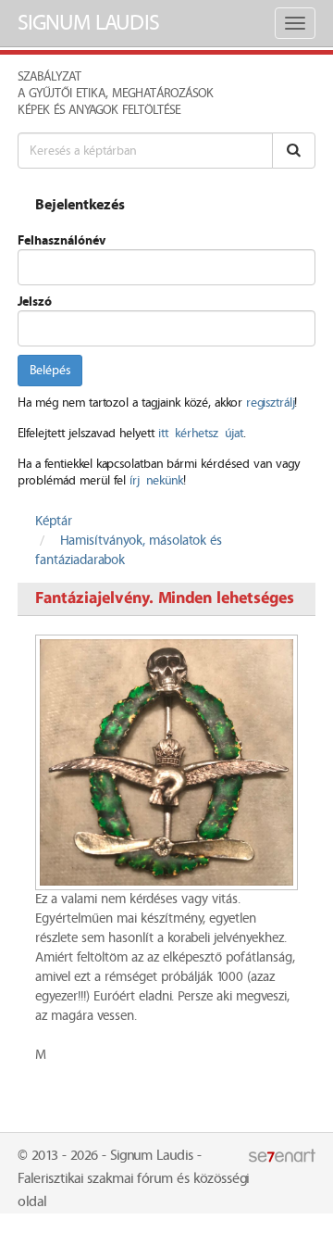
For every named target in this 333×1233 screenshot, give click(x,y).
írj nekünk (156, 480)
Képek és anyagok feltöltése (99, 110)
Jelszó (35, 302)
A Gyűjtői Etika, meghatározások (116, 93)
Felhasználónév (61, 240)
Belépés (50, 370)
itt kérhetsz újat (200, 433)
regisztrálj (270, 403)
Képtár (53, 521)
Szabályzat (49, 76)
